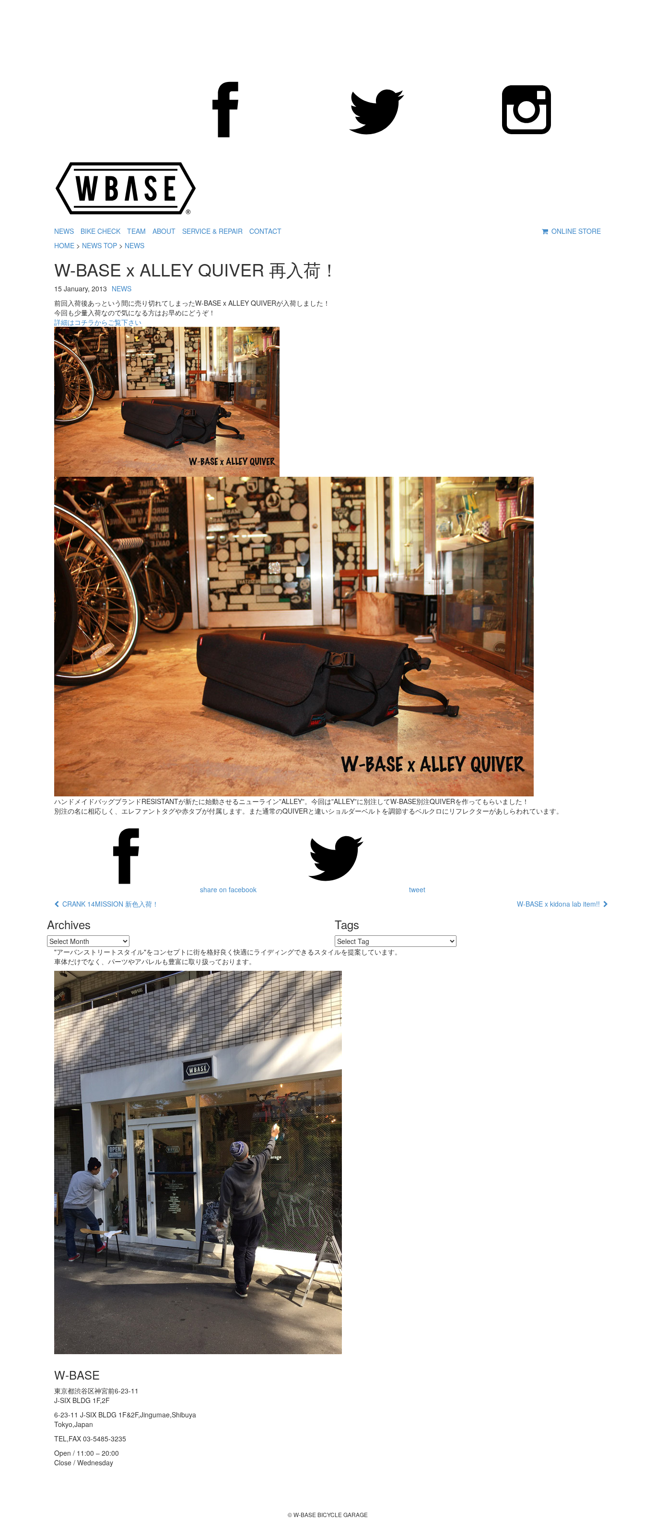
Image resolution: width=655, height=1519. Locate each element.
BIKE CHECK (100, 231)
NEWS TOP (99, 245)
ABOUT (163, 231)
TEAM (136, 231)
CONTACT (265, 231)
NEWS (64, 231)
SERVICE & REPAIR (212, 231)
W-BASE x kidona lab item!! (560, 904)
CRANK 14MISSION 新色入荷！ (109, 904)
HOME (64, 245)
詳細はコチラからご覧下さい (97, 322)
